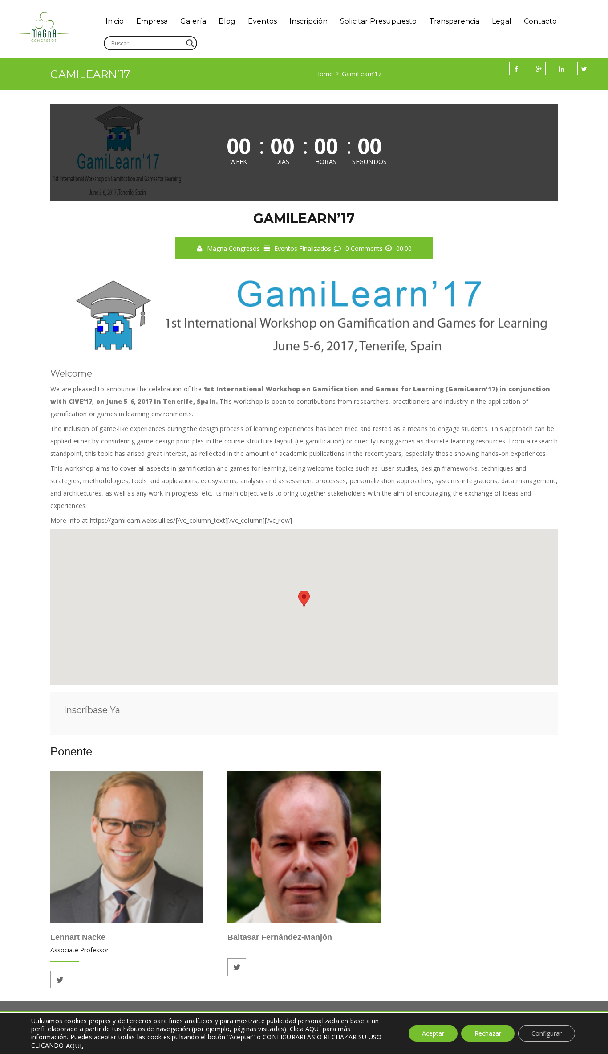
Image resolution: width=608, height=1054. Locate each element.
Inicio (114, 21)
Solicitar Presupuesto (378, 21)
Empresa (152, 21)
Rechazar (487, 1033)
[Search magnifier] (190, 43)
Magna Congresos (233, 248)
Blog (227, 21)
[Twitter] (59, 979)
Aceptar (433, 1033)
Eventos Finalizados (302, 248)
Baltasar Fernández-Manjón (279, 937)
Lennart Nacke (77, 937)
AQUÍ (74, 1046)
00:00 (404, 248)
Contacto (540, 21)
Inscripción (308, 21)
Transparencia (454, 21)
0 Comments (364, 248)
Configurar (546, 1033)
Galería (193, 21)
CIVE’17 (80, 401)
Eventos (262, 21)
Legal (501, 21)
